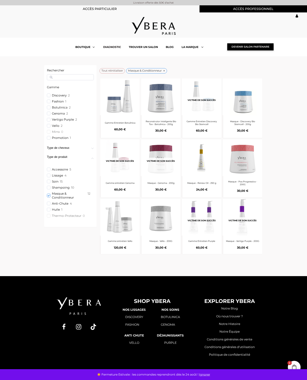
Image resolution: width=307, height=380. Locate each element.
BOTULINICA (170, 317)
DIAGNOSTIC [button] (112, 47)
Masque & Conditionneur (63, 195)
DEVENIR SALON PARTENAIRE (250, 46)
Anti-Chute (60, 203)
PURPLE (170, 342)
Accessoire (60, 169)
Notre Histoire (229, 324)
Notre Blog (229, 308)
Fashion (58, 101)
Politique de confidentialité (229, 354)
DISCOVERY (134, 317)
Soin (55, 181)
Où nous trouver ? (229, 316)
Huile (56, 209)
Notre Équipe (229, 331)
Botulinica (60, 107)
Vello (55, 125)
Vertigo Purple (63, 119)
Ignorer (204, 374)
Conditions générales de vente (229, 339)
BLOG (170, 47)
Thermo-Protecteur (66, 216)
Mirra (56, 132)
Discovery (59, 95)
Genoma (58, 113)
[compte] (297, 16)
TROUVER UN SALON (143, 47)
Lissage (57, 175)
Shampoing (61, 187)
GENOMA (168, 324)
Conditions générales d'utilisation (229, 347)
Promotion (60, 138)
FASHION (132, 324)
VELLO (134, 342)
